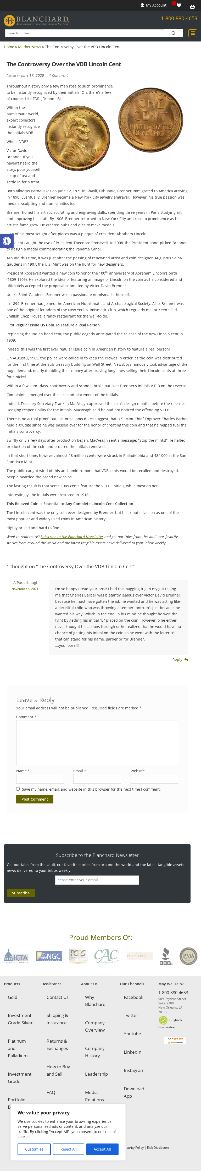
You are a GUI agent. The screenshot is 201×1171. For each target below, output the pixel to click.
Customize (34, 1149)
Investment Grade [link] (19, 1077)
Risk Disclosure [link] (158, 1147)
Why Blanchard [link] (95, 1001)
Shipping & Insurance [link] (57, 1019)
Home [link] (9, 46)
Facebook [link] (133, 997)
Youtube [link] (132, 1034)
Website (138, 770)
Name (23, 770)
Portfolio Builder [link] (16, 1103)
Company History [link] (95, 1052)
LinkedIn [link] (132, 1052)
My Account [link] (156, 5)
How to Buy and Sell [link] (58, 1070)
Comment (26, 716)
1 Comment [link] (58, 75)
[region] (68, 1132)
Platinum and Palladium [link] (18, 1048)
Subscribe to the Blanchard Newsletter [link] (72, 536)
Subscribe (21, 892)
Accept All (102, 1149)
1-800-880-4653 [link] (179, 18)
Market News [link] (29, 46)
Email (79, 770)
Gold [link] (12, 997)
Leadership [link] (96, 1074)
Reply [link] (177, 659)
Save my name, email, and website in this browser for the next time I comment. (91, 789)
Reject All (68, 1149)
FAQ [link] (51, 1092)
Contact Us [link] (58, 997)
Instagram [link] (134, 1070)
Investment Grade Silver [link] (20, 1019)
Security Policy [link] (133, 1147)
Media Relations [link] (94, 1096)
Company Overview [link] (95, 1026)
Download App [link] (134, 1092)
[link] (7, 241)
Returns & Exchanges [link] (57, 1044)
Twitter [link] (131, 1015)
